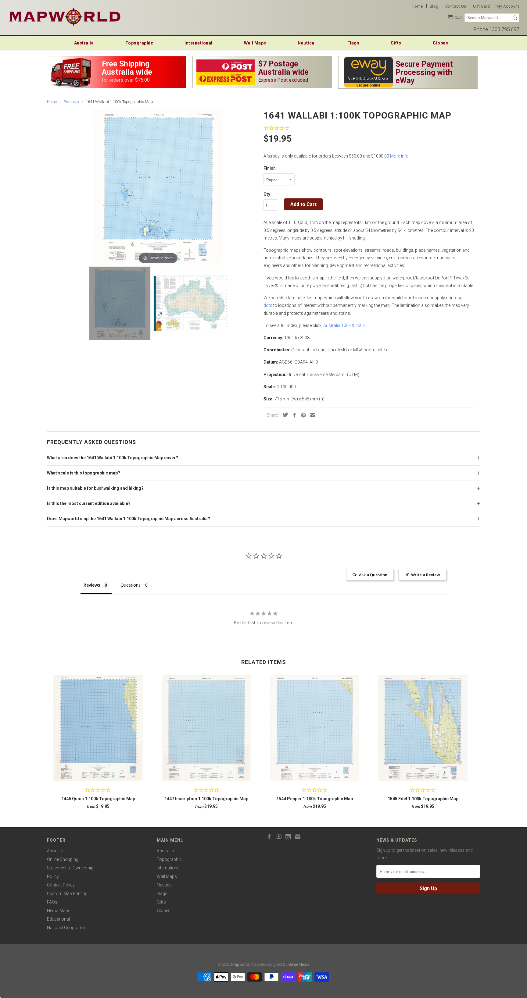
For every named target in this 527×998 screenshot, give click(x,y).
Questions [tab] (130, 585)
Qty (267, 194)
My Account (508, 6)
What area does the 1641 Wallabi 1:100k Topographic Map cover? (112, 457)
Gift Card (481, 6)
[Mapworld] (65, 16)
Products (71, 101)
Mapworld (240, 964)
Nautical (307, 43)
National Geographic (67, 927)
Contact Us (455, 6)
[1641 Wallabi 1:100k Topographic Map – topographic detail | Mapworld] (190, 303)
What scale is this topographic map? (83, 473)
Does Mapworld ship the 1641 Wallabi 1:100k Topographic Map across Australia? (128, 518)
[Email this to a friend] (311, 415)
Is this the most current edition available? (89, 503)
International (199, 43)
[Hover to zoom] (158, 187)
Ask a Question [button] (373, 574)
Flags (353, 43)
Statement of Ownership (70, 867)
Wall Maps (255, 43)
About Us (56, 850)
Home (417, 6)
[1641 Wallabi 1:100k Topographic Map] (120, 303)
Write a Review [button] (425, 574)
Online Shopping (62, 859)
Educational (58, 919)
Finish (270, 168)
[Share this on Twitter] (284, 414)
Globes (440, 43)
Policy (53, 876)
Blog (434, 6)
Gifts (396, 43)
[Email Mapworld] (297, 836)
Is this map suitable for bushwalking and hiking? (95, 488)
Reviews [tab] (92, 585)
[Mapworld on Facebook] (269, 836)
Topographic (139, 43)
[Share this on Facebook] (293, 415)
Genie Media (299, 964)
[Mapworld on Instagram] (288, 836)
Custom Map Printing (67, 893)
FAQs (52, 902)
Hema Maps (58, 910)
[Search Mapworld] (515, 18)
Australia (84, 43)
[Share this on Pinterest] (302, 415)
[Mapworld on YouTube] (278, 836)
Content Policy (61, 885)
